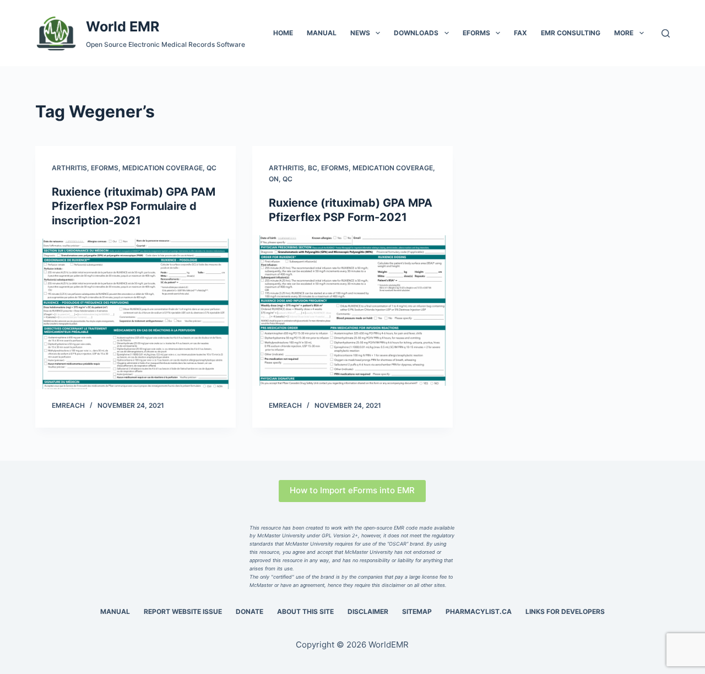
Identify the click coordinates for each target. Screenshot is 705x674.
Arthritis (69, 168)
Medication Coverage (162, 168)
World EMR (122, 26)
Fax (520, 33)
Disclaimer (368, 611)
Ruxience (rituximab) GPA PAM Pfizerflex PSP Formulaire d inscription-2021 (133, 206)
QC (211, 168)
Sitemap (417, 611)
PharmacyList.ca (479, 611)
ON (274, 179)
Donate (249, 611)
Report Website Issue (183, 611)
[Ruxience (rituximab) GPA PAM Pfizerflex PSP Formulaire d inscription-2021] (135, 314)
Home (283, 33)
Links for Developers (565, 611)
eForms (476, 33)
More (623, 33)
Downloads (416, 33)
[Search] (665, 33)
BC (312, 168)
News (360, 33)
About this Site (305, 611)
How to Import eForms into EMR (352, 490)
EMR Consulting (570, 33)
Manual (322, 33)
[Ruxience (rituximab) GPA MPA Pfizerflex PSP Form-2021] (352, 310)
